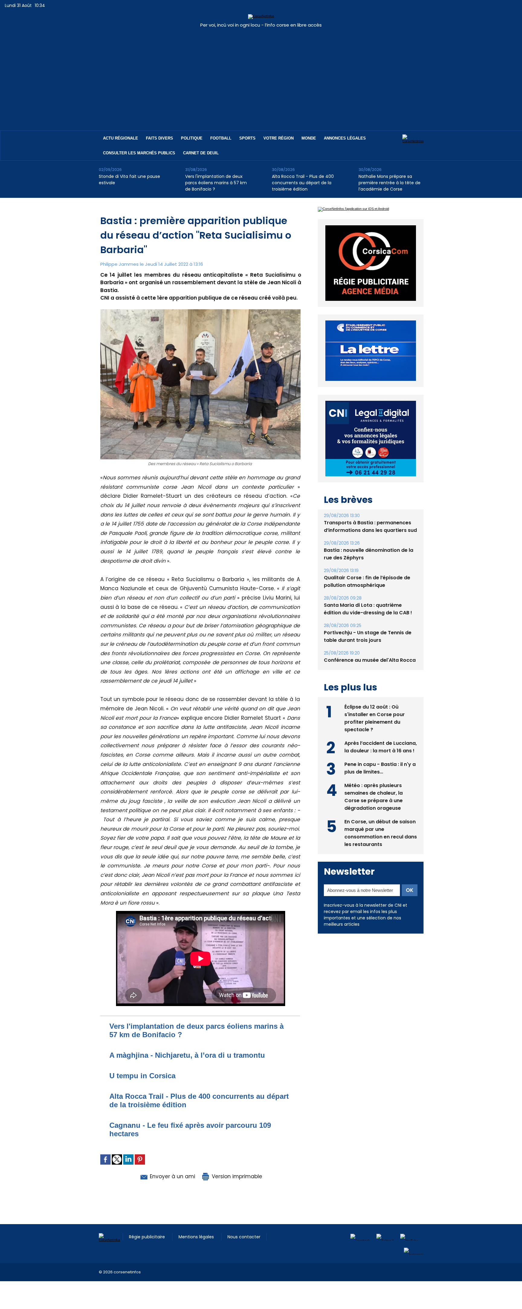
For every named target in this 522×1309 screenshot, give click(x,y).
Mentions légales (197, 1237)
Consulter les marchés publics (139, 153)
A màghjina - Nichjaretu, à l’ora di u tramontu (187, 1055)
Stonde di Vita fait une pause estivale (129, 179)
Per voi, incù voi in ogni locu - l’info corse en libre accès (261, 25)
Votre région (278, 138)
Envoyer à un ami (171, 1176)
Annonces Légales (345, 138)
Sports (247, 138)
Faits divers (159, 138)
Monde (308, 138)
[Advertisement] (261, 76)
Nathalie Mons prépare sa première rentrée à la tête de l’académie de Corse (389, 182)
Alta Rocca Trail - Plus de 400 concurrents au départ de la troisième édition (303, 182)
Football (220, 138)
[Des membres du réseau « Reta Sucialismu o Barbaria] (200, 311)
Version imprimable (236, 1176)
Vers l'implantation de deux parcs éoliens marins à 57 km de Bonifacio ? (216, 182)
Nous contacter (243, 1237)
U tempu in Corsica (142, 1076)
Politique (191, 138)
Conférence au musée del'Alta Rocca (370, 660)
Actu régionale (120, 138)
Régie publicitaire (147, 1237)
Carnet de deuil (201, 153)
